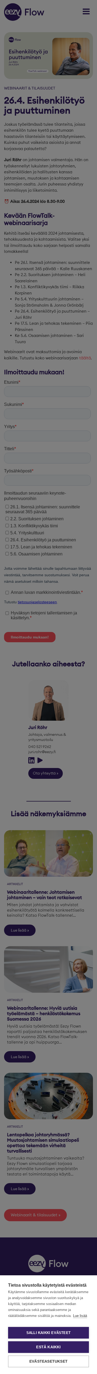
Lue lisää (80, 1316)
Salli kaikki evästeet (48, 1333)
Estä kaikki (48, 1347)
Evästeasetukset (48, 1361)
